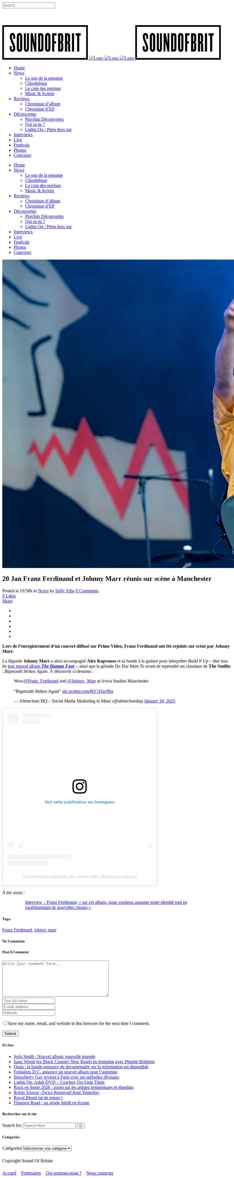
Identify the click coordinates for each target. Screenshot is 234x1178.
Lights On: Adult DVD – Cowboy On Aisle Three (59, 1082)
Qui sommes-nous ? (63, 1173)
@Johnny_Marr (81, 681)
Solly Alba (64, 590)
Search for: (12, 1125)
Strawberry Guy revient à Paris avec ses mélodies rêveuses (66, 1077)
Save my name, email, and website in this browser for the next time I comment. (79, 1023)
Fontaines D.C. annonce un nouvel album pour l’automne (65, 1071)
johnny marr (45, 930)
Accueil (9, 1173)
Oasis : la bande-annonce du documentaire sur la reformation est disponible (81, 1066)
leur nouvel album (41, 666)
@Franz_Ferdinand (40, 681)
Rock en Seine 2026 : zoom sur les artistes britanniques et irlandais (73, 1087)
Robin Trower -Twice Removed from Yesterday (57, 1092)
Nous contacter (99, 1173)
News (43, 590)
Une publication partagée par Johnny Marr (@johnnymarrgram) (80, 876)
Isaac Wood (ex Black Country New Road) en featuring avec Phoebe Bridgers (84, 1061)
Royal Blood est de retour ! (38, 1097)
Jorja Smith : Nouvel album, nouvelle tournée (54, 1056)
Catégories (11, 1148)
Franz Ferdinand (17, 930)
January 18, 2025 (159, 701)
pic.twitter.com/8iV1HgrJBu (87, 691)
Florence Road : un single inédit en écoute (51, 1102)
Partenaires (31, 1173)
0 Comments (87, 590)
